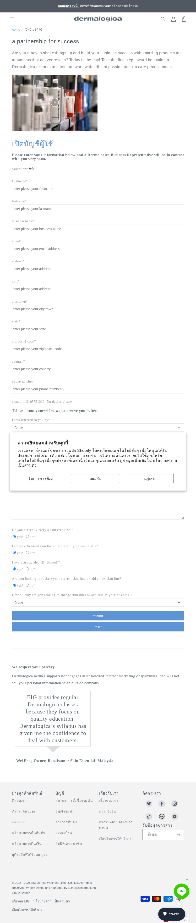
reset (98, 627)
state (15, 321)
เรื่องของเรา (108, 800)
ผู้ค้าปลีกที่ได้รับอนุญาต (30, 855)
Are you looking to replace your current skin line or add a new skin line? (66, 578)
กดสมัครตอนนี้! (68, 6)
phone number (22, 381)
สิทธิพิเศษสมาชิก (68, 844)
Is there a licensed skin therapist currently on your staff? (54, 546)
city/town (19, 301)
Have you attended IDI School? (35, 562)
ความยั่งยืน (107, 811)
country (17, 361)
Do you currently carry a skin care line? (41, 530)
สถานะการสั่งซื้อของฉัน (74, 800)
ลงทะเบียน (63, 833)
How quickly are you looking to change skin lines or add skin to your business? (71, 595)
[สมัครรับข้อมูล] (178, 834)
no (31, 537)
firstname (19, 181)
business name (22, 221)
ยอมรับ (95, 478)
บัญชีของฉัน (65, 811)
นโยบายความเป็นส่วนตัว (51, 901)
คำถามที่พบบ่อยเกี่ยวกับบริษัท (117, 825)
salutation (19, 169)
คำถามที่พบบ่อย (24, 811)
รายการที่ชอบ (66, 822)
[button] (12, 19)
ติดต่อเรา (19, 800)
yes (19, 537)
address (17, 261)
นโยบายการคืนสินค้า (28, 833)
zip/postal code (23, 341)
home (16, 29)
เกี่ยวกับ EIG (21, 901)
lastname (18, 201)
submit (98, 616)
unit (15, 281)
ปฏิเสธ (149, 478)
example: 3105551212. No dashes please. (42, 401)
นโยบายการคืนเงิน (27, 844)
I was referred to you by (30, 420)
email (16, 241)
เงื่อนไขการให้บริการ (115, 839)
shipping (19, 822)
